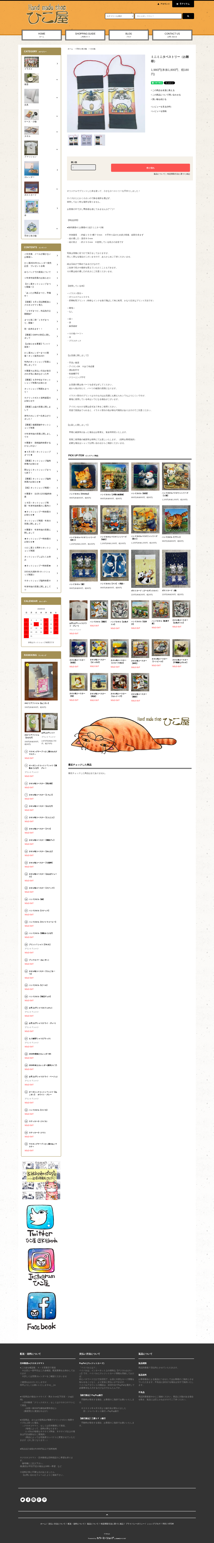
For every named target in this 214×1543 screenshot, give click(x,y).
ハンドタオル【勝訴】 (98, 622)
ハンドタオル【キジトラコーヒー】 (43, 922)
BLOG (128, 35)
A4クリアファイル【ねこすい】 (37, 703)
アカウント (165, 4)
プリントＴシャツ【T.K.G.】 (41, 945)
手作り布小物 (81, 49)
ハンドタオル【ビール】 (38, 985)
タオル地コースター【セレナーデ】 (118, 695)
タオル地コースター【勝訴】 (139, 695)
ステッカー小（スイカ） (38, 1121)
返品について (159, 174)
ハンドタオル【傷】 (77, 584)
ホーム (70, 49)
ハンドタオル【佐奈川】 (139, 623)
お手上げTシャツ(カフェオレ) (40, 1008)
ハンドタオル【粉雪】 (140, 493)
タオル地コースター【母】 (77, 694)
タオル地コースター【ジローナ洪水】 (118, 661)
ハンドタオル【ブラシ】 (171, 537)
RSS (165, 1524)
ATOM (171, 1524)
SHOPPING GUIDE (85, 35)
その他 (92, 49)
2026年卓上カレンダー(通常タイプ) (43, 1065)
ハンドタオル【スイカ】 (38, 1110)
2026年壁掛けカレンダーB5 (40, 1054)
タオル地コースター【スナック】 (42, 888)
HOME (41, 35)
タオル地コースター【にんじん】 (42, 817)
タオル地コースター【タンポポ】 (98, 661)
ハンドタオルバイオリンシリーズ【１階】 (175, 494)
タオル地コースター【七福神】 (41, 863)
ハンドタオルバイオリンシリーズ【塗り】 (82, 538)
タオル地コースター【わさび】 (41, 806)
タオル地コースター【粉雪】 (77, 661)
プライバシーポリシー (135, 1524)
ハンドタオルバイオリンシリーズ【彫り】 (144, 537)
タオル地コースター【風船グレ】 (42, 840)
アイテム (185, 3)
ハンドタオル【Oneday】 (79, 494)
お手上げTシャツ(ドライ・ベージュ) (43, 1077)
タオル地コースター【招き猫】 (41, 783)
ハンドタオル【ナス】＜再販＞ (112, 584)
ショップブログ (153, 1524)
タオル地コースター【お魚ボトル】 (180, 621)
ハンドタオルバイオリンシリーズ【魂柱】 (113, 538)
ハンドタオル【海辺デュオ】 (40, 996)
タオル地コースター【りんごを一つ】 (42, 972)
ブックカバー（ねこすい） (39, 960)
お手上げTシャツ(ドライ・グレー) (78, 624)
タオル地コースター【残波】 (98, 695)
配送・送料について (76, 1524)
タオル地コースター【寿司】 (139, 662)
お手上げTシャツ (48, 733)
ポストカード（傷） (170, 590)
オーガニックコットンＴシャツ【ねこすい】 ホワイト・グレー (43, 1093)
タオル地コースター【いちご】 (41, 795)
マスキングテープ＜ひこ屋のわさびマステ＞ (43, 753)
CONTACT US (172, 35)
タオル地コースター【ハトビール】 (159, 660)
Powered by (92, 1538)
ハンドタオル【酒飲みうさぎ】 (41, 933)
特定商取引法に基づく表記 (178, 174)
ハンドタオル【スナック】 (39, 911)
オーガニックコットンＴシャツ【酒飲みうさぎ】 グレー (43, 766)
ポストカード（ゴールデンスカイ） (145, 591)
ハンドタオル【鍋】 (37, 899)
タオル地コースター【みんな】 (41, 851)
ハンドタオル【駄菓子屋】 (160, 622)
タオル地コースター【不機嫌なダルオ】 (180, 661)
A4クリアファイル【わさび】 (32, 736)
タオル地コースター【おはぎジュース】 (43, 875)
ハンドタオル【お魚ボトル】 (119, 623)
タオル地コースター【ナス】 (40, 829)
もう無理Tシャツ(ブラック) (39, 1039)
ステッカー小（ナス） (37, 1133)
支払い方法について (56, 1524)
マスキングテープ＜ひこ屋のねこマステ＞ (43, 1145)
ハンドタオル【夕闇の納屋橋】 (112, 495)
